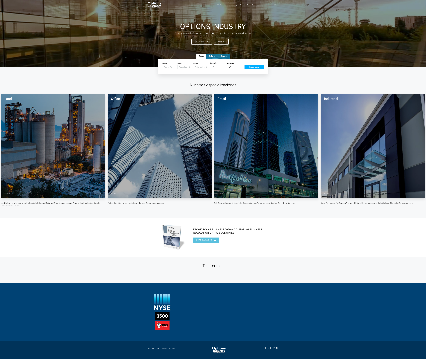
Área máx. (230, 63)
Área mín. (213, 63)
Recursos (255, 5)
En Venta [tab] (224, 56)
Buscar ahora (254, 67)
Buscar (164, 63)
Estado (180, 63)
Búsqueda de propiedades (241, 5)
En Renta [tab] (212, 56)
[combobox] (169, 67)
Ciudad (195, 63)
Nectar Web (171, 348)
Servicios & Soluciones (221, 5)
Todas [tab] (201, 56)
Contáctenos (267, 5)
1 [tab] (213, 274)
